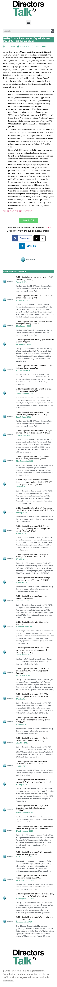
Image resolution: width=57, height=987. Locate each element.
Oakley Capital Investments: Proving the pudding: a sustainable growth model (32, 555)
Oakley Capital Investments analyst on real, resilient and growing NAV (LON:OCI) (33, 413)
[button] (28, 22)
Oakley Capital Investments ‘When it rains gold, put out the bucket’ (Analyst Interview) (35, 895)
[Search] (52, 31)
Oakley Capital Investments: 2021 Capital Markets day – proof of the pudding (32, 739)
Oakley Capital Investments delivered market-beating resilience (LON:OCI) (34, 322)
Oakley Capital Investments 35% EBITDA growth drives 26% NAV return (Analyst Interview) (32, 670)
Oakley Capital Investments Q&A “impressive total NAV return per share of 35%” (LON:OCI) (35, 509)
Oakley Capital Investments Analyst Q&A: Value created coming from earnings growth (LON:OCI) (33, 719)
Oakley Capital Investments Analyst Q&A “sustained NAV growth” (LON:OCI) (32, 762)
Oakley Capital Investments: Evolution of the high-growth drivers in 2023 (33, 367)
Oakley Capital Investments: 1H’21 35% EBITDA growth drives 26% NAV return (32, 695)
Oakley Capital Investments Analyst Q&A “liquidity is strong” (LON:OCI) (32, 876)
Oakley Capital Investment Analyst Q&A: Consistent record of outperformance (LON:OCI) (32, 808)
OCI (45, 46)
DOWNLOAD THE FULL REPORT (17, 211)
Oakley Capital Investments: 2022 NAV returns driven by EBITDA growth (34, 297)
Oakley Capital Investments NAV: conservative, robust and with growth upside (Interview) (34, 827)
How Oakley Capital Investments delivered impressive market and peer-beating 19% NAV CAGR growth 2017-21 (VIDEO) (34, 482)
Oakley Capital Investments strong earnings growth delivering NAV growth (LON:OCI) (33, 579)
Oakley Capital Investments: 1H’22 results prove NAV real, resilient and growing (32, 457)
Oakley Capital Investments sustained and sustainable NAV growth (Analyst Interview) (33, 781)
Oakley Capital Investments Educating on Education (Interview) (32, 597)
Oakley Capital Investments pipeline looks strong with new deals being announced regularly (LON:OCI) (32, 650)
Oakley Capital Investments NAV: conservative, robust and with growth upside (34, 853)
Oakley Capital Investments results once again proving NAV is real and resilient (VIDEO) (34, 432)
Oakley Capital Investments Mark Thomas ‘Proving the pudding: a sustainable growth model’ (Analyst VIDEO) (33, 528)
